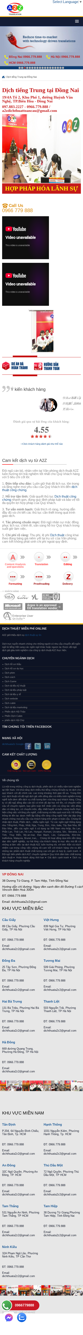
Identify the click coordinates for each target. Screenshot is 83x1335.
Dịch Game (10, 681)
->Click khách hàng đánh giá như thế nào (41, 444)
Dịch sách (10, 677)
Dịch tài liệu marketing (16, 707)
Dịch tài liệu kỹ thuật (15, 685)
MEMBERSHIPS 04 (51, 597)
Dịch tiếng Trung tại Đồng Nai (21, 77)
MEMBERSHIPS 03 (35, 597)
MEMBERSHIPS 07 (18, 616)
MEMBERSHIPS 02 (23, 597)
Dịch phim (10, 672)
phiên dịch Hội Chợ (14, 720)
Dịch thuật (57, 535)
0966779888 (24, 1305)
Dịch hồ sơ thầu (13, 664)
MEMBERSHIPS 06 (44, 606)
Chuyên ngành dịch (18, 658)
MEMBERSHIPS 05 (13, 606)
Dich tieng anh (15, 9)
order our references (50, 366)
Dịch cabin (10, 703)
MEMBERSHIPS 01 (9, 597)
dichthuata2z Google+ (13, 744)
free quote (18, 366)
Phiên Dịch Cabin (13, 716)
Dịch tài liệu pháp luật (15, 690)
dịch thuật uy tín (32, 635)
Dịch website (11, 698)
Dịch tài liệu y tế (13, 694)
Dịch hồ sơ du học (14, 668)
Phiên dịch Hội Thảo (15, 711)
